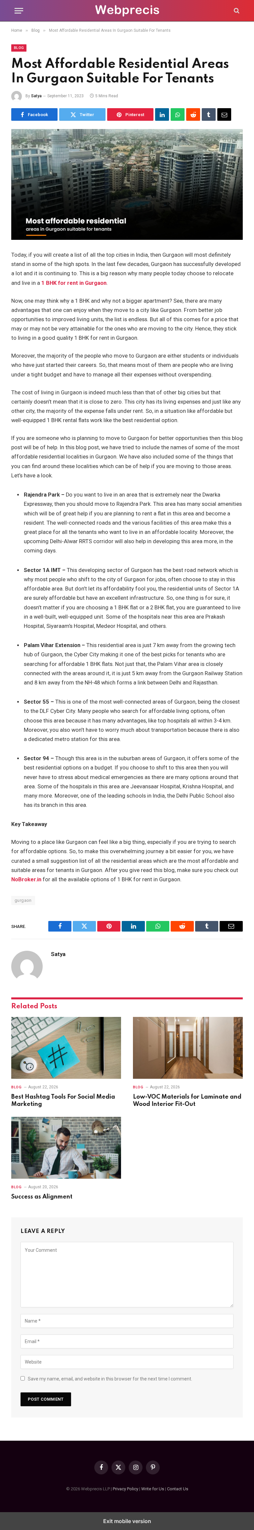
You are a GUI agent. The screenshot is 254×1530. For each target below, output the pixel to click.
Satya (36, 96)
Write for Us (152, 1488)
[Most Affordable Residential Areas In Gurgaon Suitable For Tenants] (127, 184)
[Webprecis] (127, 11)
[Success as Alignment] (66, 1148)
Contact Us (177, 1488)
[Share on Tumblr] (209, 114)
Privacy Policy (125, 1488)
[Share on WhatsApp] (178, 114)
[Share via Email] (224, 114)
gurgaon (23, 900)
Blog (19, 48)
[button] (19, 10)
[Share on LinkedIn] (162, 114)
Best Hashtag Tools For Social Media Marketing (63, 1100)
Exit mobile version (127, 1521)
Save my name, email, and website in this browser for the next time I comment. (110, 1378)
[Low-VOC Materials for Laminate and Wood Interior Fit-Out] (188, 1048)
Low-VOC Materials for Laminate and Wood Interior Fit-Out (187, 1100)
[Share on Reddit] (193, 114)
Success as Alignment (41, 1197)
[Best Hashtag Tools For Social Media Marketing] (66, 1048)
